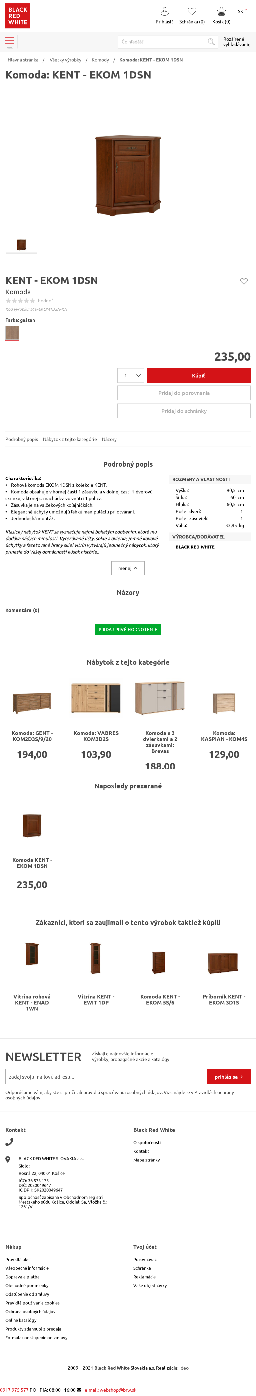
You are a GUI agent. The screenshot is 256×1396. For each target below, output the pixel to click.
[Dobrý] (26, 301)
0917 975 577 (14, 1390)
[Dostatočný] (20, 301)
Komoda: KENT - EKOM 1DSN (151, 59)
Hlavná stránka (23, 59)
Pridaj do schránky (244, 281)
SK (241, 11)
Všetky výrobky (65, 59)
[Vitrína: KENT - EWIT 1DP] (96, 958)
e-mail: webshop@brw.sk (110, 1390)
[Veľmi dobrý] (32, 301)
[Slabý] (14, 301)
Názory (109, 439)
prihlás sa (226, 1077)
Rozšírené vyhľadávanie (237, 41)
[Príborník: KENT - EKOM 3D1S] (224, 958)
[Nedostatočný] (8, 301)
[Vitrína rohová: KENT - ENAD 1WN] (32, 958)
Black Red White (195, 547)
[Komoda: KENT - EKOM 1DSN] (32, 822)
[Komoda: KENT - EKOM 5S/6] (160, 958)
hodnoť (45, 300)
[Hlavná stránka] (17, 26)
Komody (100, 59)
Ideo (184, 1368)
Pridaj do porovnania (184, 393)
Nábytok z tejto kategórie (70, 439)
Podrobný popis (21, 439)
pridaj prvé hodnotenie (128, 629)
